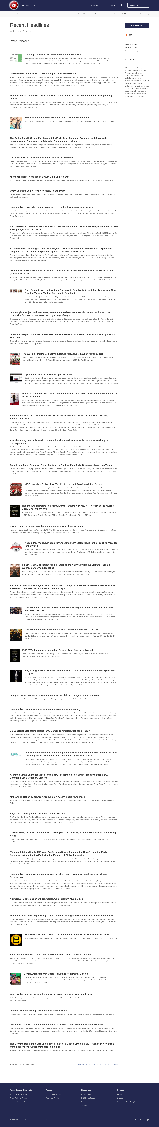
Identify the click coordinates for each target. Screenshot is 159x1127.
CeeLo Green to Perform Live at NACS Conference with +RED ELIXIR (61, 629)
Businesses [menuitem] (94, 5)
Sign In (36, 5)
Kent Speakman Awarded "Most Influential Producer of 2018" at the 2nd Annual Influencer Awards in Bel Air (69, 395)
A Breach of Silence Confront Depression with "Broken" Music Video (46, 899)
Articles (84, 1106)
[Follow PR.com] (147, 1119)
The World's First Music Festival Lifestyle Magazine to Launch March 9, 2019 (62, 354)
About (119, 1094)
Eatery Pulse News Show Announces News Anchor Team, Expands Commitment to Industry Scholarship (58, 875)
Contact (120, 1098)
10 (111, 1064)
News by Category (131, 44)
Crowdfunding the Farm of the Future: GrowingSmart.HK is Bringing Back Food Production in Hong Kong (63, 834)
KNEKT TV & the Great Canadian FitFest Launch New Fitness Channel (47, 526)
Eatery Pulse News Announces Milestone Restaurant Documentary (45, 709)
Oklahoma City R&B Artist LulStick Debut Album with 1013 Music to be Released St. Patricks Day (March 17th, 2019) (61, 272)
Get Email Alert (137, 26)
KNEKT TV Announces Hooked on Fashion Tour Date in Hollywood (57, 650)
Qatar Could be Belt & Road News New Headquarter (37, 191)
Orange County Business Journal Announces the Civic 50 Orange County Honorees (54, 695)
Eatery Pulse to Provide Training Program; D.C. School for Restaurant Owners (51, 207)
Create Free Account (54, 1094)
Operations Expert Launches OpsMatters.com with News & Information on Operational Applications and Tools (63, 336)
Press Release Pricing (18, 1098)
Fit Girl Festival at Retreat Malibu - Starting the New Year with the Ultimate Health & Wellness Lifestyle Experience (66, 566)
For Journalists (130, 59)
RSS (130, 35)
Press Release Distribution (20, 1102)
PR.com (19, 1120)
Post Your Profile (52, 1098)
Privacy (48, 1120)
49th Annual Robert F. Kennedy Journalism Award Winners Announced (47, 797)
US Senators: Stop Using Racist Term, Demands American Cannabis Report (50, 731)
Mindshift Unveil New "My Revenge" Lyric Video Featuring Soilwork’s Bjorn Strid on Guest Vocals (62, 915)
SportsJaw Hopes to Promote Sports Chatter (48, 374)
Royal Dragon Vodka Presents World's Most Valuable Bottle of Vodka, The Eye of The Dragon (70, 672)
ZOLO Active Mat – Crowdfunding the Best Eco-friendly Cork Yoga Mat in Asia (51, 994)
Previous (81, 1064)
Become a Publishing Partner (128, 1102)
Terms (40, 1120)
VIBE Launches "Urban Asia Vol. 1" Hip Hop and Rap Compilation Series (63, 484)
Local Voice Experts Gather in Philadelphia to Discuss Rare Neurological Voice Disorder (56, 1024)
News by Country (131, 47)
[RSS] (127, 35)
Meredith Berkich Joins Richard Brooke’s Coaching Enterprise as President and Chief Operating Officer (61, 97)
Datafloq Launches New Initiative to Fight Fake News (53, 54)
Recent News (86, 1094)
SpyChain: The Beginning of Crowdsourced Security (38, 813)
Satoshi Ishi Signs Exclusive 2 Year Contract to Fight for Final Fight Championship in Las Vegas (61, 465)
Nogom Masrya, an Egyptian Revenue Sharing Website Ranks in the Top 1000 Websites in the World (71, 544)
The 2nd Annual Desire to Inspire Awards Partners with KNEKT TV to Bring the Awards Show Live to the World (68, 507)
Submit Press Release (138, 5)
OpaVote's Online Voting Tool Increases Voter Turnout (38, 1010)
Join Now (25, 5)
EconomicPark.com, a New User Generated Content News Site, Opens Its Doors (67, 934)
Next (116, 1064)
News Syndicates (25, 31)
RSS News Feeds (88, 1098)
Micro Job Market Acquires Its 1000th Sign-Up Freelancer (40, 177)
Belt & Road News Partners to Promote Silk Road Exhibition (41, 157)
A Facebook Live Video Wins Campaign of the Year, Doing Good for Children (50, 954)
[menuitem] (122, 5)
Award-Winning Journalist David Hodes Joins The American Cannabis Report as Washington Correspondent (59, 442)
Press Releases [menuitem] (110, 5)
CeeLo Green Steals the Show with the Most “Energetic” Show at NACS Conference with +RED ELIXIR (69, 609)
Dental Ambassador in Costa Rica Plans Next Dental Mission (56, 974)
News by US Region (132, 51)
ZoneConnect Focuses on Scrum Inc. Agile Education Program (43, 74)
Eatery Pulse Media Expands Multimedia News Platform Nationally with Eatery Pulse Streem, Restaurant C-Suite (59, 417)
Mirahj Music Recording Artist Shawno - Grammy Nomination (57, 117)
